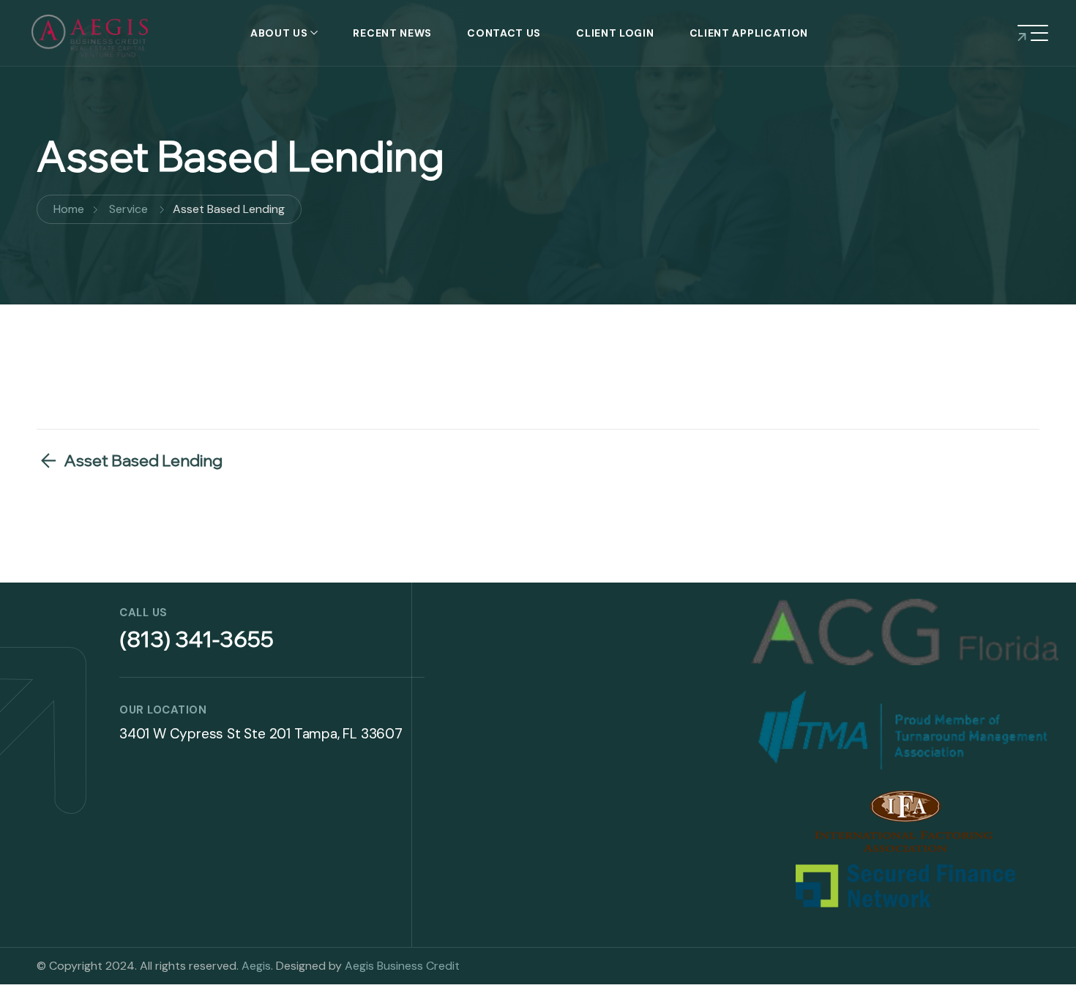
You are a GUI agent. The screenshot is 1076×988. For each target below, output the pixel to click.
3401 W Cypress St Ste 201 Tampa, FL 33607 (261, 734)
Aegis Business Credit (402, 965)
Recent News (392, 33)
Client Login (615, 33)
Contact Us (504, 33)
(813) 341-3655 (196, 639)
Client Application (749, 33)
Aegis (256, 965)
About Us (279, 33)
